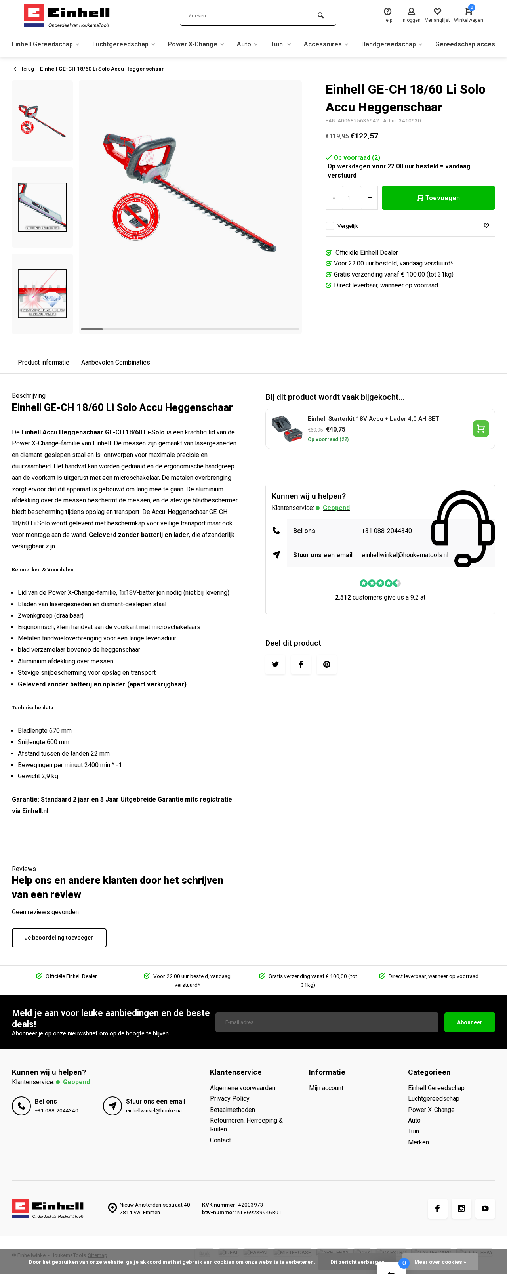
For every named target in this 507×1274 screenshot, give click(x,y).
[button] (42, 327)
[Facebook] (438, 1209)
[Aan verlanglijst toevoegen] (486, 226)
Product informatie (43, 362)
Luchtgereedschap (120, 44)
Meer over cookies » (440, 1262)
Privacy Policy (230, 1098)
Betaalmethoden (232, 1110)
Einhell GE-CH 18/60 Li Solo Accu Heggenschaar (102, 68)
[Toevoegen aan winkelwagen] (481, 428)
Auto (244, 44)
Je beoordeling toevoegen (59, 937)
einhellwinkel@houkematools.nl (405, 555)
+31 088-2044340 (387, 531)
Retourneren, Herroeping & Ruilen (246, 1125)
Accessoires (323, 44)
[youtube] (485, 1209)
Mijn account (326, 1088)
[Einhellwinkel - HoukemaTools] (71, 16)
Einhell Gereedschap (42, 44)
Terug (27, 68)
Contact (220, 1140)
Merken (418, 1142)
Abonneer (469, 1022)
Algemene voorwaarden (242, 1088)
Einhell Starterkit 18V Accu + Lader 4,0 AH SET (373, 418)
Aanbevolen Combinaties (115, 362)
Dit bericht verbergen (357, 1262)
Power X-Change (192, 44)
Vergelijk (347, 226)
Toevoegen (442, 198)
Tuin (277, 44)
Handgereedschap (388, 44)
